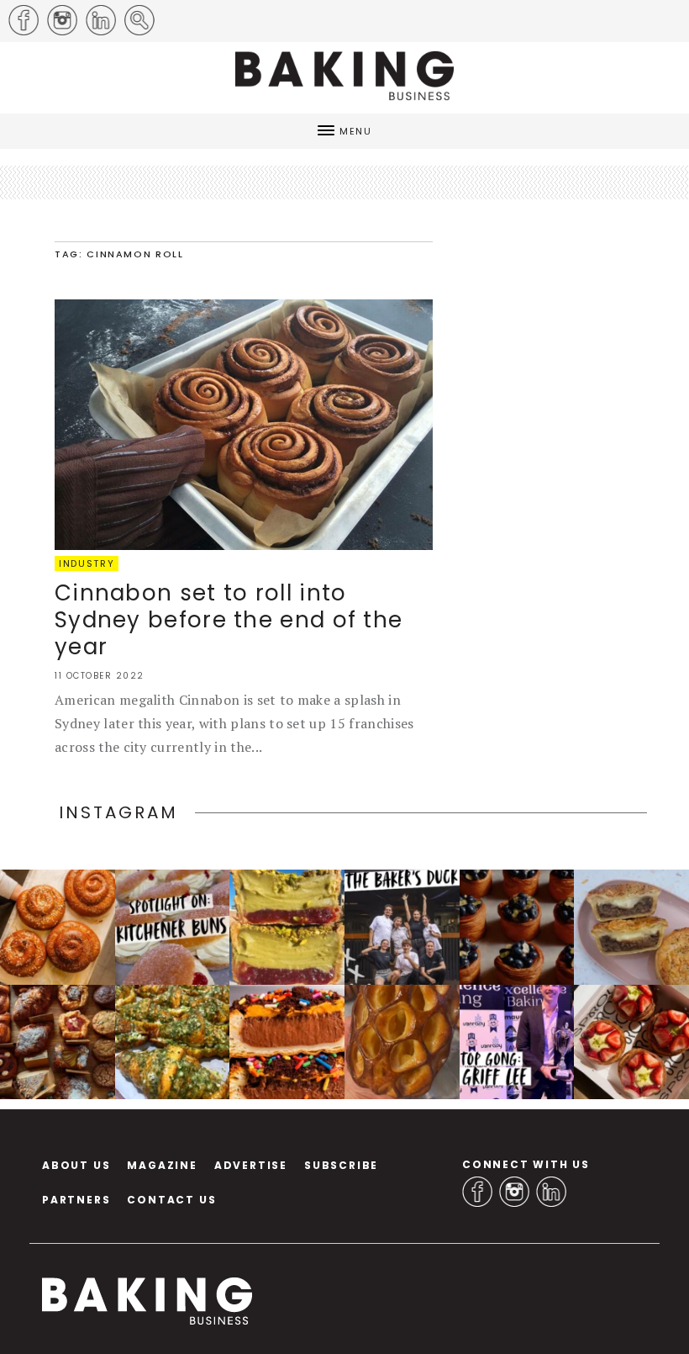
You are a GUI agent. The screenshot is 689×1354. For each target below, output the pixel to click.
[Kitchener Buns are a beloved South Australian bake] (172, 927)
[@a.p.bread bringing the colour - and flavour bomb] (286, 927)
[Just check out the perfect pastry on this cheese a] (631, 927)
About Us (76, 1165)
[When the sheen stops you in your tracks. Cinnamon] (57, 927)
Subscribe (341, 1165)
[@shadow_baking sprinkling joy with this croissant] (286, 1042)
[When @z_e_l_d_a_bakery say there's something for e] (57, 1042)
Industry (86, 563)
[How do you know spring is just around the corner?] (517, 927)
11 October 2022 (100, 675)
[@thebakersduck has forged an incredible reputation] (402, 927)
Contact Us (171, 1200)
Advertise (250, 1165)
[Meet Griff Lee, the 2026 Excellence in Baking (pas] (517, 1042)
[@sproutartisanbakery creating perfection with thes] (631, 1042)
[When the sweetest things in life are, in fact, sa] (172, 1042)
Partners (76, 1200)
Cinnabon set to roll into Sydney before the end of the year (228, 620)
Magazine (162, 1165)
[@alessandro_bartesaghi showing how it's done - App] (402, 1042)
